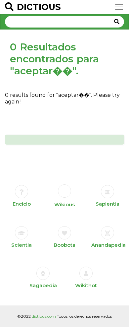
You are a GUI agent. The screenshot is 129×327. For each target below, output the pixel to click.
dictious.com (44, 316)
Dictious (39, 7)
